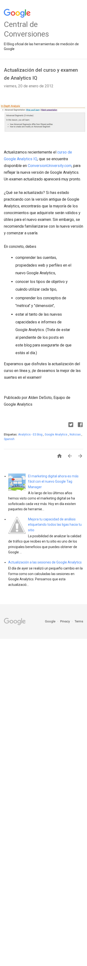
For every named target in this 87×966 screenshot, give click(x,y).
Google (50, 621)
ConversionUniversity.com (50, 165)
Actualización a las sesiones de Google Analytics (45, 562)
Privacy (65, 621)
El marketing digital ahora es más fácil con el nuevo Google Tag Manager (53, 481)
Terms (79, 621)
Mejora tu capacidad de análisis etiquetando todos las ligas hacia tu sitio (55, 524)
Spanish (9, 439)
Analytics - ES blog (30, 434)
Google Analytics (56, 434)
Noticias (75, 434)
